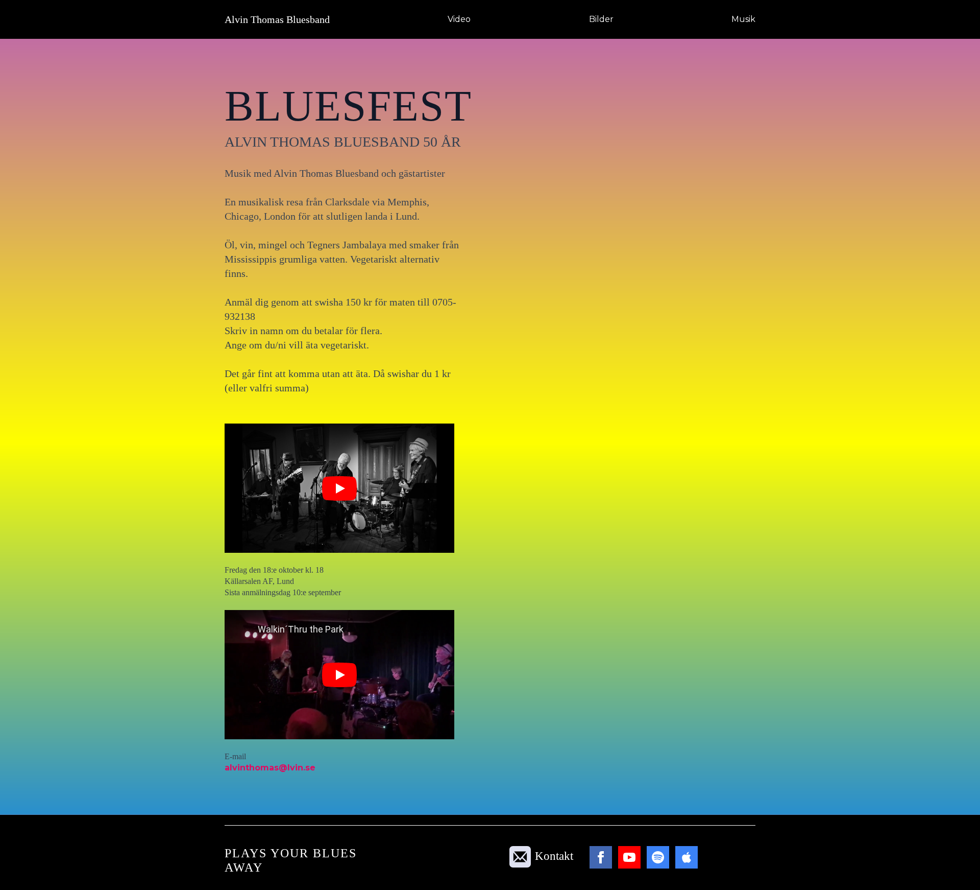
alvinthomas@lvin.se (270, 767)
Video (459, 19)
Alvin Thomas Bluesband (277, 19)
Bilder (601, 19)
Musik (743, 19)
